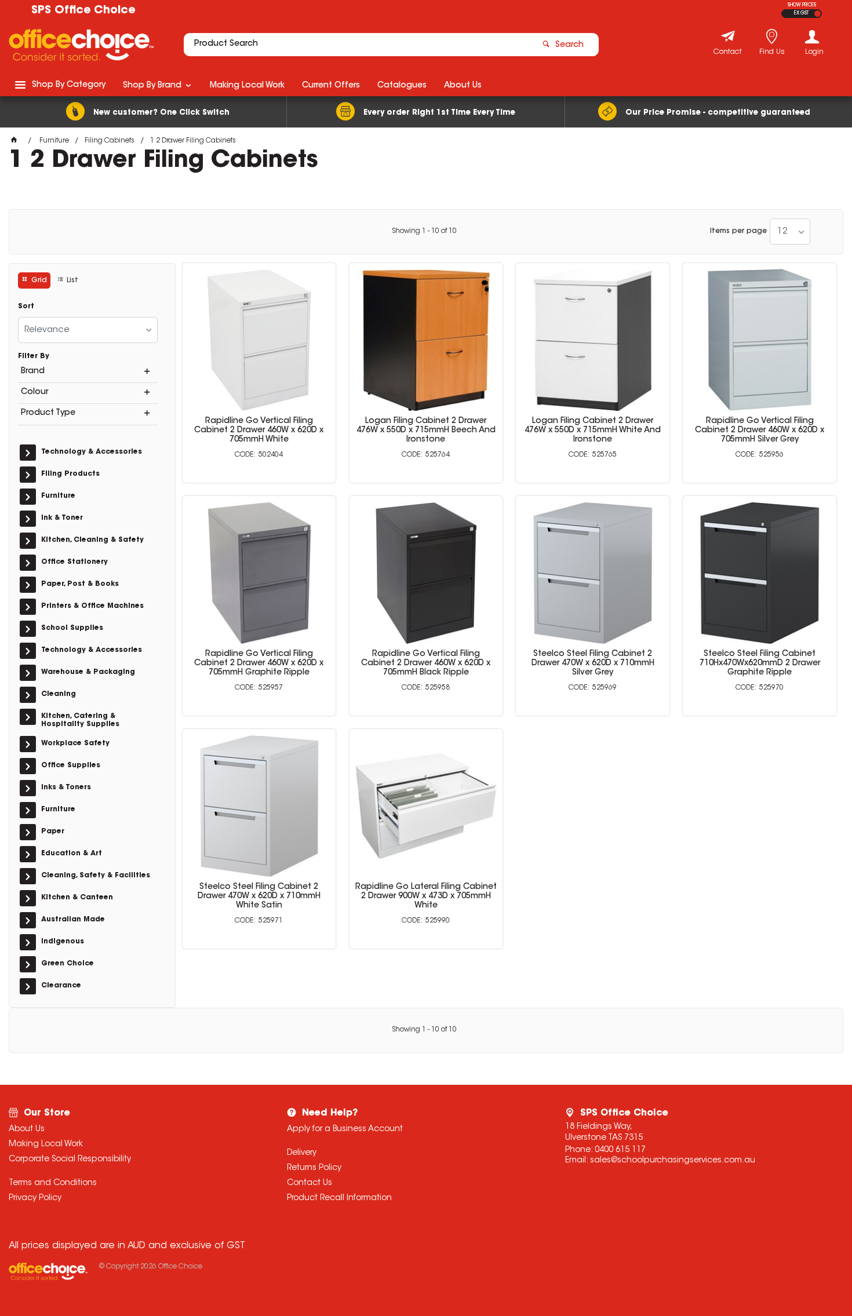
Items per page (738, 231)
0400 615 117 (620, 1150)
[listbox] (790, 231)
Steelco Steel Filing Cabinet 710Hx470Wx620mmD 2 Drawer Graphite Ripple (760, 663)
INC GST (817, 13)
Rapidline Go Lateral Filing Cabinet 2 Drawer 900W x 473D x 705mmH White (426, 896)
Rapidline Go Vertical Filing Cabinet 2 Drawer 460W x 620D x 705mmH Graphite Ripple (258, 663)
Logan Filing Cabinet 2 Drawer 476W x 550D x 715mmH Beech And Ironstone (426, 430)
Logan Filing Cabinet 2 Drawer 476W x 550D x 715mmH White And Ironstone (593, 430)
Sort (26, 306)
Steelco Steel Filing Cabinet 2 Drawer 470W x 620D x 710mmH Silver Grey (592, 663)
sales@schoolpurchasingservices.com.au (672, 1161)
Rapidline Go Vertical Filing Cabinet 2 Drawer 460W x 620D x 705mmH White (258, 430)
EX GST (801, 13)
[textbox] (358, 44)
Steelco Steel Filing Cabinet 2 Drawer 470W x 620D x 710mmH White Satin (259, 896)
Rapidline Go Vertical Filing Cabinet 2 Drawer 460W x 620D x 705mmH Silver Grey (759, 430)
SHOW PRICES (802, 5)
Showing (424, 231)
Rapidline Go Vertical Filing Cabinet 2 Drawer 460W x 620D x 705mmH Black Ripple (425, 663)
